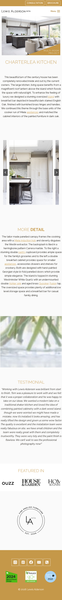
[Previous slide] (5, 172)
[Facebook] (31, 562)
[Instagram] (15, 562)
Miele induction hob (25, 240)
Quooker (44, 283)
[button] (31, 172)
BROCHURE (53, 3)
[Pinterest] (23, 562)
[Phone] (46, 562)
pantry (22, 252)
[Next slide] (56, 172)
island (51, 96)
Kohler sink (15, 283)
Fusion (53, 283)
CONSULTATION (35, 3)
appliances (32, 112)
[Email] (39, 562)
